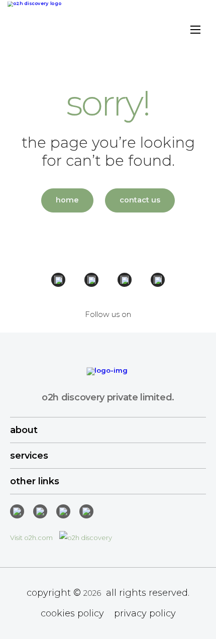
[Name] (195, 31)
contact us (140, 199)
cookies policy (72, 613)
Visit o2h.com (32, 538)
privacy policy (145, 613)
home (67, 199)
